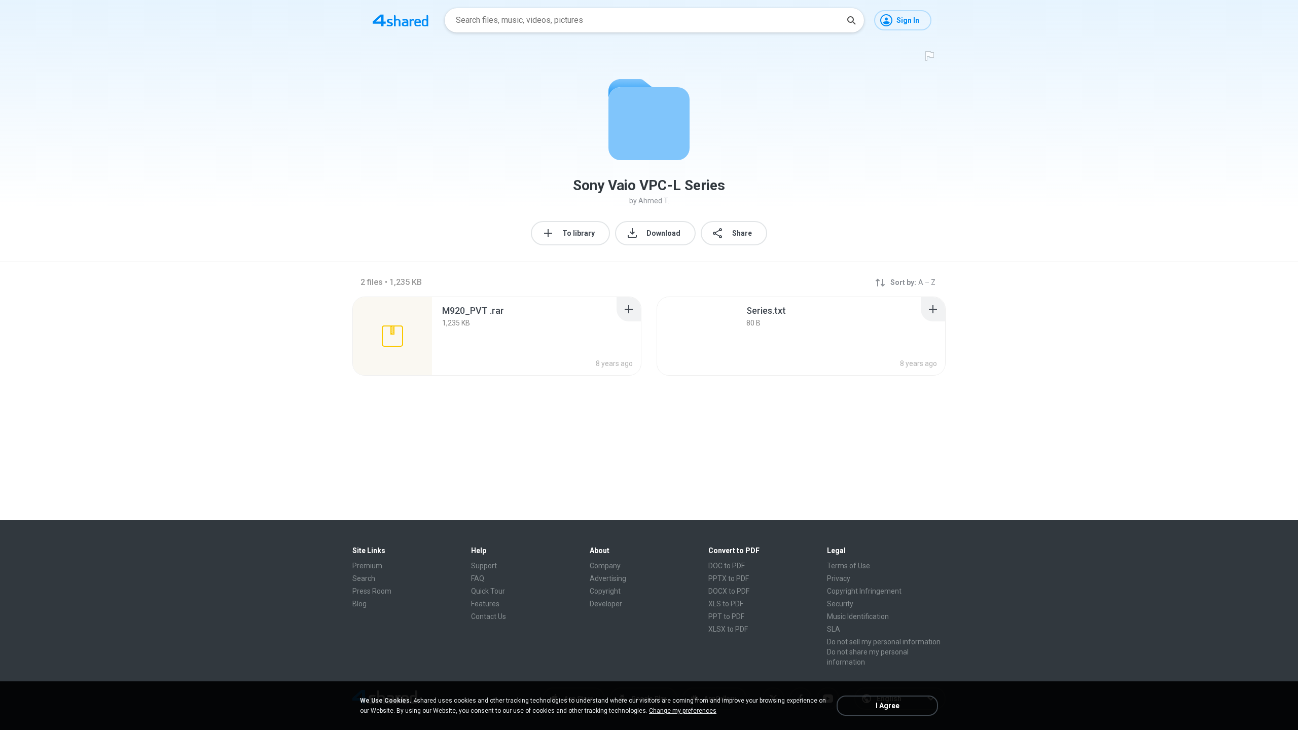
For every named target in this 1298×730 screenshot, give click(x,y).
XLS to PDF (725, 604)
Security (840, 604)
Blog (359, 604)
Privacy (838, 578)
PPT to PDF (726, 616)
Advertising (608, 578)
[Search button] (851, 20)
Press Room (371, 591)
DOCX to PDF (728, 591)
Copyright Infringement (864, 591)
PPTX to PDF (728, 578)
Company (605, 566)
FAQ (477, 578)
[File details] (392, 336)
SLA (833, 629)
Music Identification (858, 616)
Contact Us (488, 616)
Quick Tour (488, 591)
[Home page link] (400, 20)
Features (485, 604)
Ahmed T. (653, 201)
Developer (606, 604)
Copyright (605, 591)
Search (363, 578)
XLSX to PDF (728, 629)
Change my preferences (682, 710)
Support (484, 566)
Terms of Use (848, 566)
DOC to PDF (726, 566)
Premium (367, 566)
